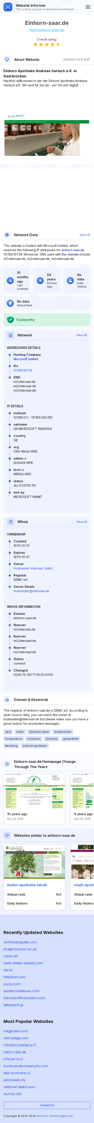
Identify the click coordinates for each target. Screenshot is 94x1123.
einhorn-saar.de (72, 250)
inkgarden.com (15, 1031)
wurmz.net (12, 1094)
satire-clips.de (14, 1052)
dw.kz (8, 970)
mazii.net (10, 956)
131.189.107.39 (23, 370)
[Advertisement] (46, 101)
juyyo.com (12, 984)
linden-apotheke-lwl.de (27, 885)
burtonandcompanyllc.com (25, 1066)
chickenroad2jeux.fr (20, 1045)
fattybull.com (14, 977)
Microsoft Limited (26, 359)
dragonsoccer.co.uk (20, 949)
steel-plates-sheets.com (23, 963)
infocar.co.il (13, 1059)
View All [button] (85, 235)
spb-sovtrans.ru (16, 1073)
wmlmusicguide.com (20, 942)
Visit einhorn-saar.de (46, 30)
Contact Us (47, 1105)
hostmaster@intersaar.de (31, 591)
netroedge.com (15, 1038)
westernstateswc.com (21, 991)
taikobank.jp (13, 1005)
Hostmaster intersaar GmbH (33, 568)
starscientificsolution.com (24, 998)
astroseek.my (14, 1080)
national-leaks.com (19, 1087)
